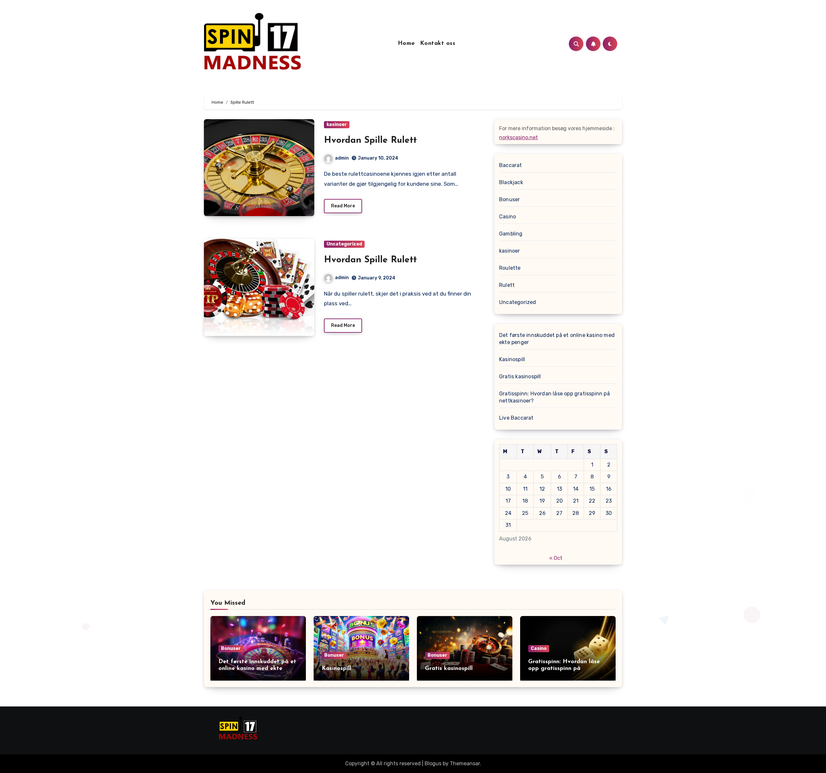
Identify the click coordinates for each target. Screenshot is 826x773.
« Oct (555, 558)
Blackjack (511, 182)
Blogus (433, 763)
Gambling (511, 234)
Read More (343, 206)
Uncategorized (344, 244)
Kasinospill (512, 359)
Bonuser (509, 199)
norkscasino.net (518, 137)
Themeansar (465, 763)
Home (406, 44)
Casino (507, 217)
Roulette (510, 268)
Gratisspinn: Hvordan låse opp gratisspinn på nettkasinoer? (554, 397)
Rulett (507, 285)
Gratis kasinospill (520, 376)
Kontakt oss (438, 44)
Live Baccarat (516, 418)
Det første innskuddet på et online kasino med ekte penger (557, 338)
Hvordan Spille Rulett (370, 140)
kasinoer (337, 124)
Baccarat (510, 165)
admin (342, 158)
